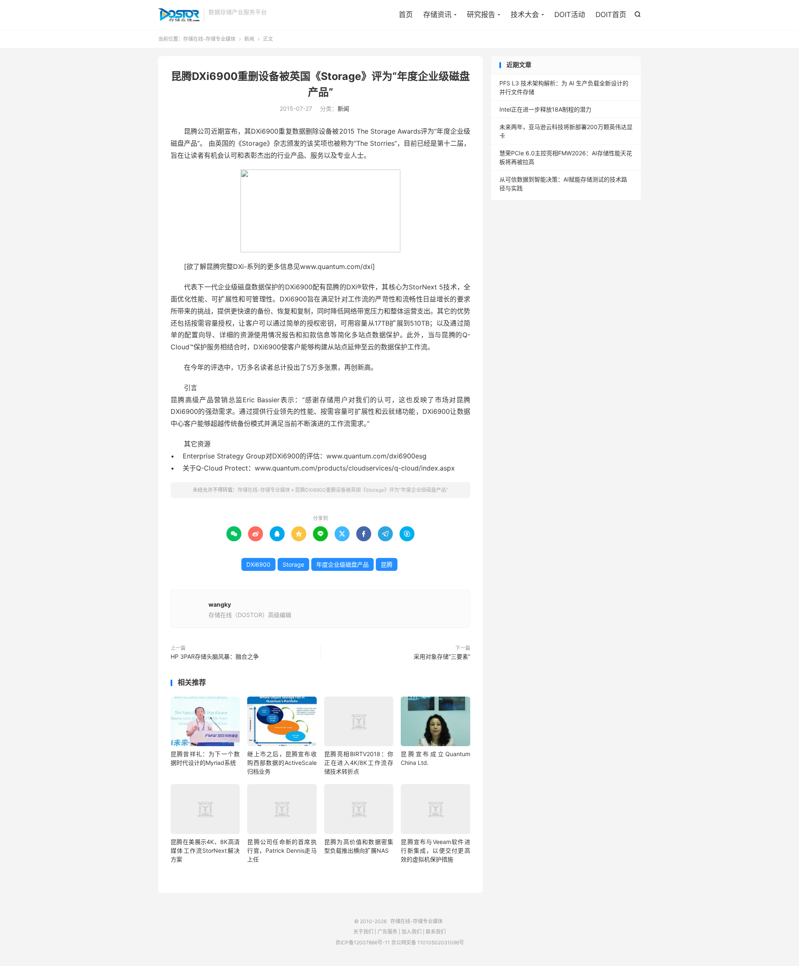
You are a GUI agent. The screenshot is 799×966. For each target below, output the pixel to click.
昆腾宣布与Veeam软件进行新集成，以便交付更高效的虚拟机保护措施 (435, 850)
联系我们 (436, 932)
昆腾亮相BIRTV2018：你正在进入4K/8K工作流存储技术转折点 (358, 762)
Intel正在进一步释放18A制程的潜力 (545, 109)
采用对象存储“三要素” (442, 656)
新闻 (249, 39)
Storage (293, 564)
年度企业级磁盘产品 (342, 564)
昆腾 (386, 564)
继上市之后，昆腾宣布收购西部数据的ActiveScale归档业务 (281, 762)
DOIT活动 (569, 14)
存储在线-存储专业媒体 (178, 15)
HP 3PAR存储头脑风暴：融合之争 (215, 656)
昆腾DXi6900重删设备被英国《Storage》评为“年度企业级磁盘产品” (371, 490)
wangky (219, 604)
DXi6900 (258, 564)
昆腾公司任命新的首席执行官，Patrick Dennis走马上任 (281, 850)
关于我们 (363, 932)
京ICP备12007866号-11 (362, 942)
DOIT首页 (611, 14)
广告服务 (387, 932)
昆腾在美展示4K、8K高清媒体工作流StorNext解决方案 (205, 850)
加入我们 (412, 932)
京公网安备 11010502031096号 (427, 942)
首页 (406, 14)
